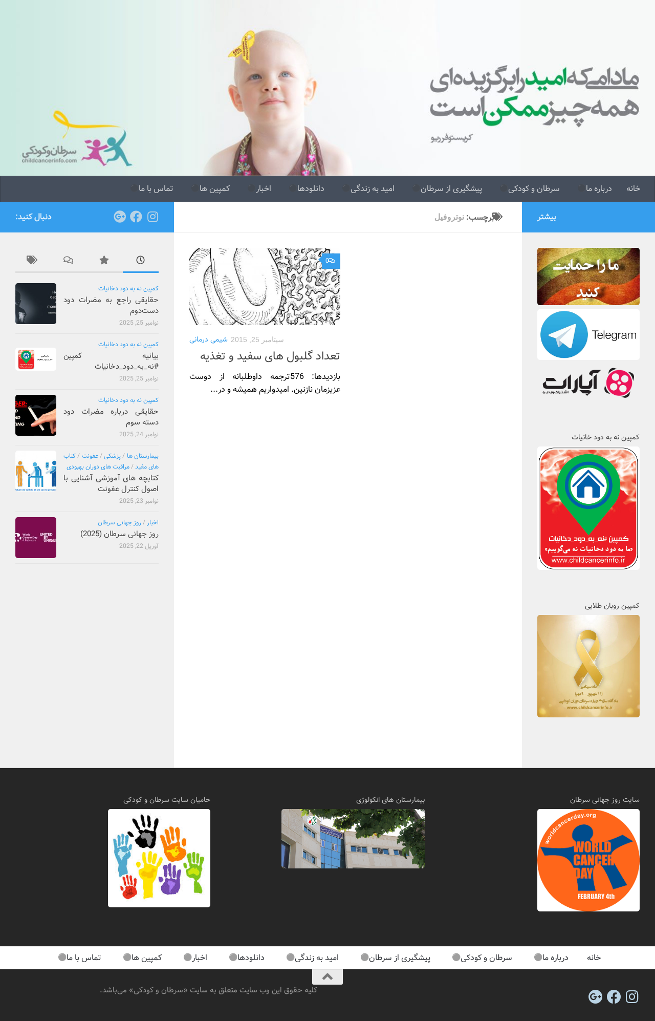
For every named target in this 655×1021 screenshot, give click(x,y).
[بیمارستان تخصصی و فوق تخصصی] (353, 866)
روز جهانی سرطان (119, 522)
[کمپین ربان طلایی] (588, 715)
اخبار (263, 188)
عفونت (90, 456)
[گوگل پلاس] (120, 216)
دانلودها (310, 188)
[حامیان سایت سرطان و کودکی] (159, 905)
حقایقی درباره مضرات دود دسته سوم (111, 417)
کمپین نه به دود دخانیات (128, 288)
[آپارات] (588, 399)
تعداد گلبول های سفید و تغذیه (270, 356)
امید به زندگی (373, 188)
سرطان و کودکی (534, 188)
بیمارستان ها (143, 456)
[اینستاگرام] (152, 216)
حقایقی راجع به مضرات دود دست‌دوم (111, 305)
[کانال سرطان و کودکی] (588, 358)
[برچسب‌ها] (33, 262)
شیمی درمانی (208, 339)
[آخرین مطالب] (141, 262)
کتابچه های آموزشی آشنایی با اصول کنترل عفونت (111, 483)
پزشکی (112, 456)
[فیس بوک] (136, 216)
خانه (633, 188)
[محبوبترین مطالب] (105, 262)
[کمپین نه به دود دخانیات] (588, 568)
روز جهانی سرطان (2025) (119, 534)
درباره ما (599, 188)
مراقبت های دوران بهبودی (98, 467)
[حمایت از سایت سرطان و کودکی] (588, 303)
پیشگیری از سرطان (451, 188)
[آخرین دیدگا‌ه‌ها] (69, 262)
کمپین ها (215, 188)
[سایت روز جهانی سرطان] (588, 909)
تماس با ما (156, 188)
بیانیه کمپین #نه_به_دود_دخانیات (111, 361)
